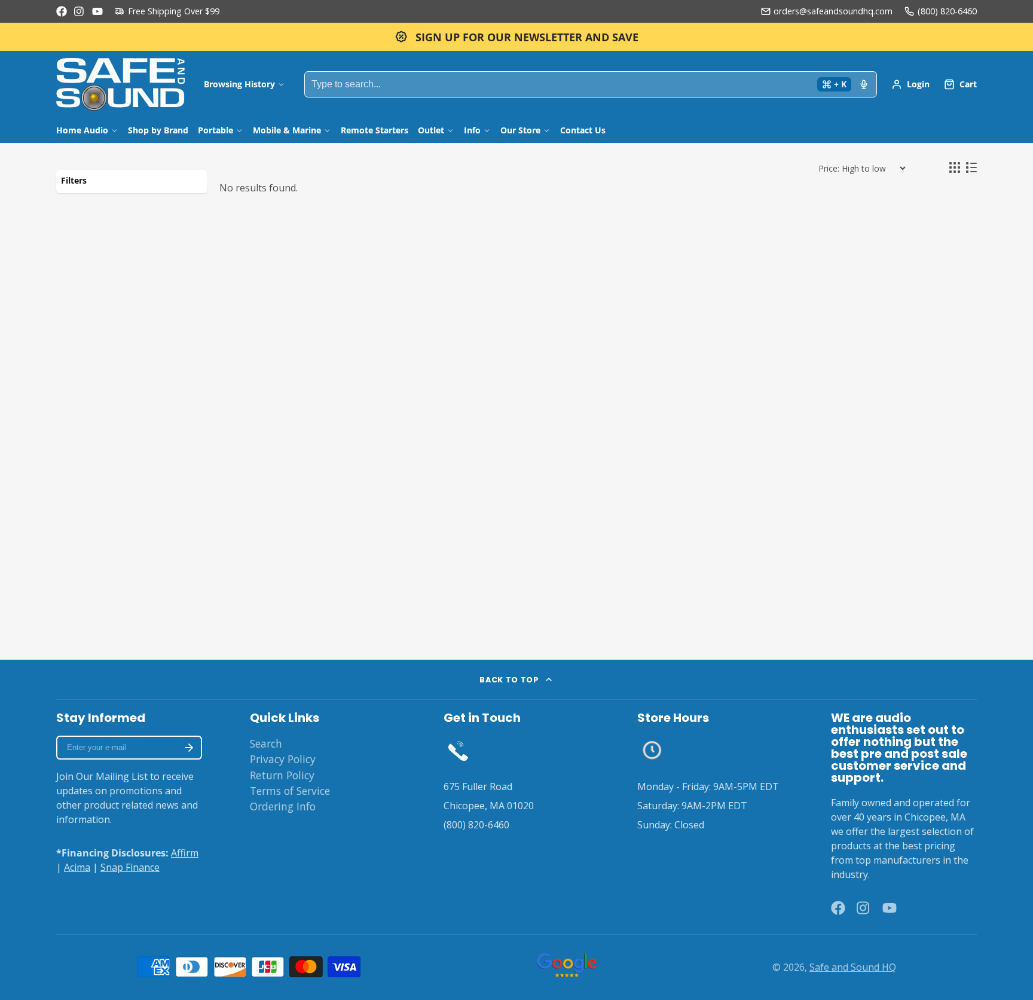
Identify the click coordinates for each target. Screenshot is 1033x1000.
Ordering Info (283, 806)
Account (910, 84)
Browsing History (239, 84)
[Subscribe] (189, 748)
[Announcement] (516, 37)
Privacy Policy (283, 759)
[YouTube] (97, 11)
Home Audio (82, 130)
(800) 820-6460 (947, 11)
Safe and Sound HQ (852, 967)
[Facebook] (61, 11)
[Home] (120, 84)
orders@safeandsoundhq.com (833, 11)
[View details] (458, 750)
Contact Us (583, 130)
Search (266, 743)
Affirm (184, 852)
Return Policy (282, 775)
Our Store (520, 130)
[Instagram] (79, 11)
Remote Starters (374, 130)
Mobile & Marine (287, 130)
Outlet (431, 130)
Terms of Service (290, 790)
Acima (77, 867)
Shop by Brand (158, 130)
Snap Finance (130, 867)
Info (472, 130)
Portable (215, 130)
